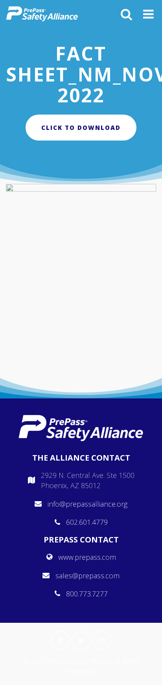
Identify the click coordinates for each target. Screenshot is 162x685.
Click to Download (81, 127)
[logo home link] (42, 14)
